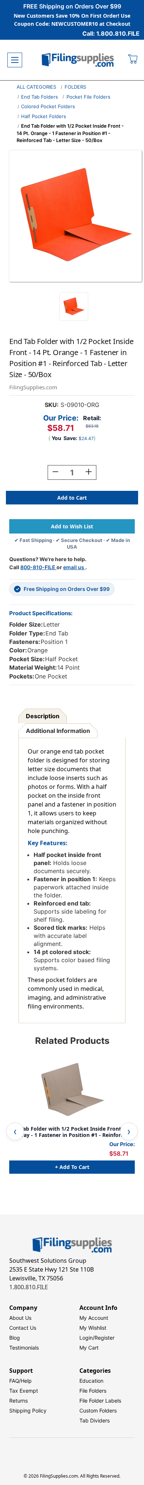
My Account (93, 1318)
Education (91, 1381)
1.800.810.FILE (28, 1287)
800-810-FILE (38, 567)
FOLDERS (75, 87)
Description (42, 716)
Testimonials (24, 1347)
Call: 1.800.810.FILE (111, 33)
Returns (18, 1400)
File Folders (92, 1390)
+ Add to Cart (72, 1166)
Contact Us (22, 1328)
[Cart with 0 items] (133, 59)
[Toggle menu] (14, 60)
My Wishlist (92, 1328)
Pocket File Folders (88, 97)
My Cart (89, 1347)
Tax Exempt (23, 1390)
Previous (15, 1131)
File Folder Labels (100, 1400)
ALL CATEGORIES (36, 87)
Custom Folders (98, 1410)
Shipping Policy (28, 1410)
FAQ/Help (20, 1381)
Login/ (87, 1338)
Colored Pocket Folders (48, 106)
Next (129, 1131)
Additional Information (58, 730)
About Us (20, 1318)
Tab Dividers (94, 1420)
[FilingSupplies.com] (78, 60)
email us (74, 567)
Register (104, 1338)
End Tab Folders (39, 97)
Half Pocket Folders (43, 116)
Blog (14, 1338)
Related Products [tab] (72, 1040)
